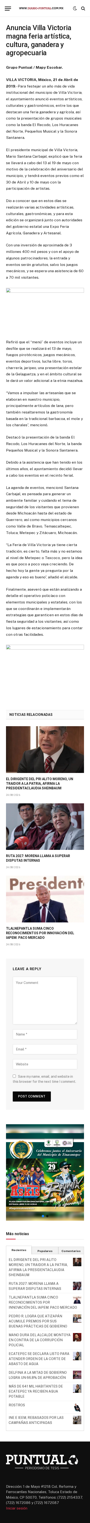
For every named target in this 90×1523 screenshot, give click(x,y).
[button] (45, 1172)
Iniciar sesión (16, 1508)
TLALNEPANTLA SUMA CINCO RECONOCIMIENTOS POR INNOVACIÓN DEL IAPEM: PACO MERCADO (40, 933)
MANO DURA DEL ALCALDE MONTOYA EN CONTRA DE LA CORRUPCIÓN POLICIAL (40, 1340)
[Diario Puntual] (43, 8)
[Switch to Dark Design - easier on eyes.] (75, 8)
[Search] (82, 8)
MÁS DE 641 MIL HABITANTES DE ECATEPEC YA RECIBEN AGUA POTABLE (36, 1391)
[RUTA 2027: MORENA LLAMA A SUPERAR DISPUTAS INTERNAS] (45, 826)
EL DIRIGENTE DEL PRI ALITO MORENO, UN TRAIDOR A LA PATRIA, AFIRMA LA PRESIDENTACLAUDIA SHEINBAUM (39, 783)
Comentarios (71, 1251)
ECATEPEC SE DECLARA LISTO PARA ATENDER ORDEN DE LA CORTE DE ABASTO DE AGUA (39, 1359)
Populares (45, 1251)
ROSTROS (17, 1405)
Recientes (19, 1250)
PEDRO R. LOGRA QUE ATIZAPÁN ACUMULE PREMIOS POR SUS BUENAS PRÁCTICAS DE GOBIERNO (38, 1321)
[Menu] (8, 8)
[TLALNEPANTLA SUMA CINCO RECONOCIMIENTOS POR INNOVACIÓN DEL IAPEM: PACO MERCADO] (45, 899)
